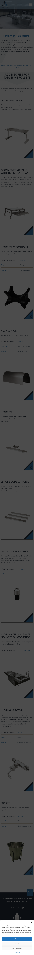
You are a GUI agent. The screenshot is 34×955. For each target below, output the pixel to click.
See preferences (17, 948)
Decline (17, 943)
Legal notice (17, 952)
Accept (17, 939)
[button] (31, 922)
